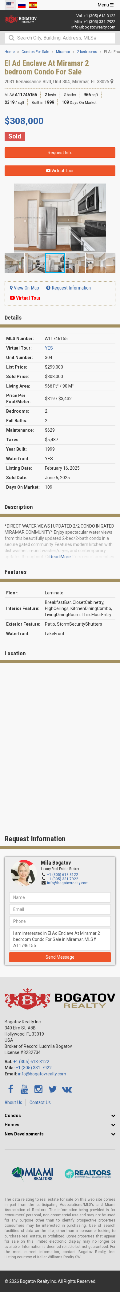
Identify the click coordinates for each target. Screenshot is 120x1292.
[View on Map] (112, 81)
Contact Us (40, 1102)
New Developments (24, 1133)
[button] (110, 189)
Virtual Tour (62, 170)
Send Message (60, 957)
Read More (60, 556)
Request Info (60, 152)
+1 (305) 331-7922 (99, 21)
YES (49, 348)
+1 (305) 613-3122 (99, 15)
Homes (12, 1124)
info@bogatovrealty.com (93, 27)
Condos (13, 1115)
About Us (13, 1102)
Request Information (70, 288)
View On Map (26, 288)
